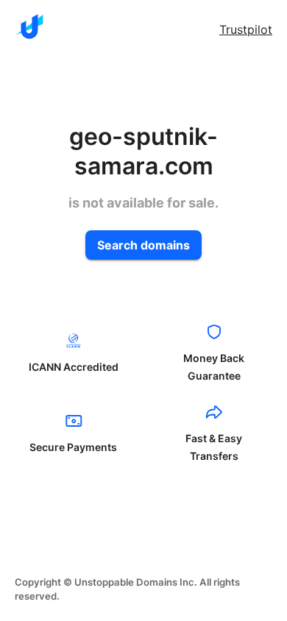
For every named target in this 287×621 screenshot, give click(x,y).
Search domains (143, 245)
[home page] (29, 26)
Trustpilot (245, 29)
